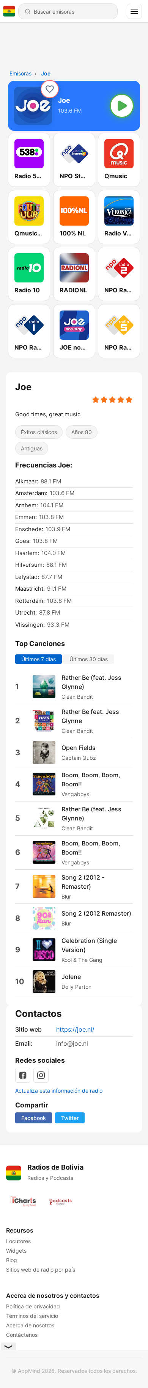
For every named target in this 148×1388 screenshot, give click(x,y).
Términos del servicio (32, 1316)
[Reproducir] (122, 106)
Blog (11, 1260)
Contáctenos (22, 1335)
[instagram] (41, 1075)
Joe (45, 73)
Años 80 (81, 432)
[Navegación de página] (134, 11)
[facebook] (22, 1075)
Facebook (33, 1118)
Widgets (16, 1250)
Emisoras (20, 73)
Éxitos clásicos (39, 432)
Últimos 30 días (88, 659)
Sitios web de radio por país (40, 1269)
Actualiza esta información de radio (58, 1090)
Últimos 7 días (38, 659)
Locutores (18, 1241)
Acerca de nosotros (30, 1325)
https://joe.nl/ (75, 1029)
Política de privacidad (33, 1306)
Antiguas (32, 448)
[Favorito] (50, 89)
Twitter (70, 1118)
